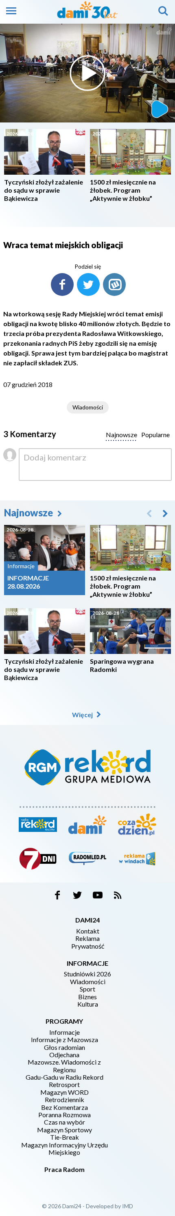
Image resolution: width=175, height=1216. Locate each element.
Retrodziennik (64, 1099)
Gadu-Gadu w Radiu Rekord (64, 1077)
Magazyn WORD (64, 1092)
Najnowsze (29, 512)
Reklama (87, 938)
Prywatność (87, 946)
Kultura (87, 1004)
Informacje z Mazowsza (64, 1039)
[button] (165, 513)
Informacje (64, 1032)
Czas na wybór (64, 1122)
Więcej (83, 714)
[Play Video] (87, 73)
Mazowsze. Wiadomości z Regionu (64, 1065)
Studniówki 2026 (87, 974)
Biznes (87, 996)
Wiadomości (87, 407)
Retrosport (64, 1084)
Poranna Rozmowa (64, 1114)
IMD (127, 1206)
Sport (87, 989)
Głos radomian (64, 1047)
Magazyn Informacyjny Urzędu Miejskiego (64, 1148)
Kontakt (87, 931)
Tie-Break (64, 1137)
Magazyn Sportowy (64, 1130)
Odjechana (64, 1054)
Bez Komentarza (64, 1107)
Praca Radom (64, 1169)
